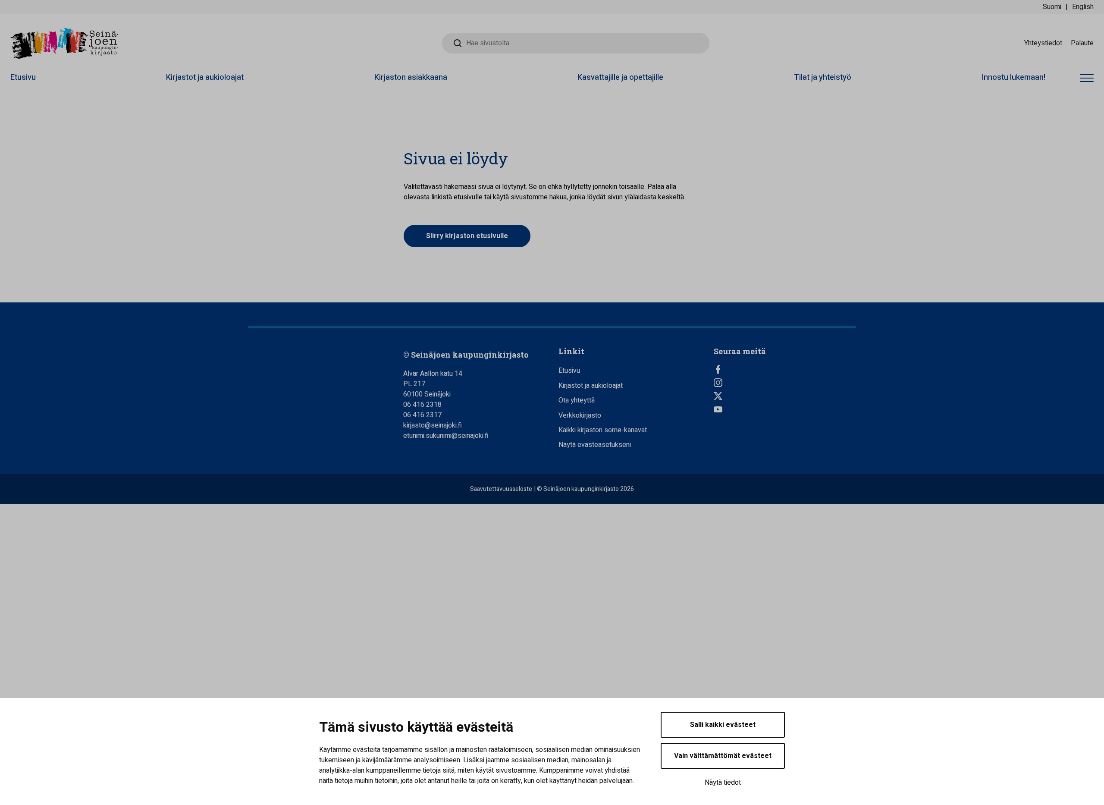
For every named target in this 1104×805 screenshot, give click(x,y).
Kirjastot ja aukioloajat (205, 77)
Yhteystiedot (1043, 43)
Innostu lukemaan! (1013, 77)
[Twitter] (785, 396)
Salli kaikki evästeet (723, 725)
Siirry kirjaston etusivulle (467, 236)
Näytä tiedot (723, 782)
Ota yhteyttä (576, 400)
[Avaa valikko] (1087, 79)
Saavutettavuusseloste (501, 489)
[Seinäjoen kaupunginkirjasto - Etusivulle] (64, 43)
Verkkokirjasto (579, 415)
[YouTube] (785, 409)
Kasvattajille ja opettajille (620, 77)
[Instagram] (785, 382)
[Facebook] (785, 369)
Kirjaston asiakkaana (410, 77)
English (1083, 7)
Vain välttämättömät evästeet (723, 756)
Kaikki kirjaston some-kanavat (602, 430)
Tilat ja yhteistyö (822, 77)
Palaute (1082, 43)
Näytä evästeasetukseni (594, 445)
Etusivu (23, 77)
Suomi (1052, 7)
